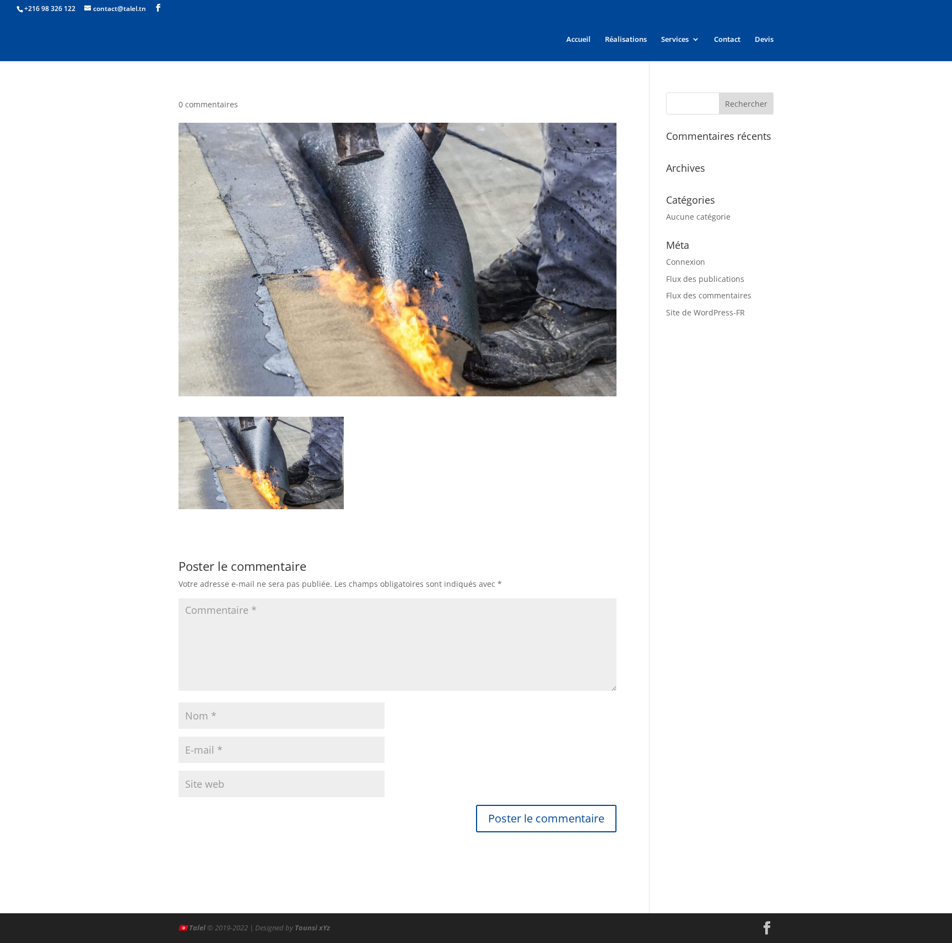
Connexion (685, 262)
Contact (727, 39)
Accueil (578, 39)
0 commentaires (208, 104)
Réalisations (626, 39)
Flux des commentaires (708, 295)
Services (675, 39)
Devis (764, 39)
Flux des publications (705, 279)
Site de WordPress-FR (705, 312)
